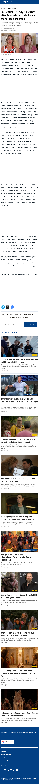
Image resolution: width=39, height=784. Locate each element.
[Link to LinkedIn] (17, 770)
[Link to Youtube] (11, 770)
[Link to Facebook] (1, 770)
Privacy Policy (4, 757)
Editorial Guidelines (6, 754)
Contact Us (4, 766)
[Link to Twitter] (8, 770)
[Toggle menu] (36, 2)
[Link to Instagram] (5, 770)
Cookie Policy (4, 760)
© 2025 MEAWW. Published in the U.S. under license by (15, 732)
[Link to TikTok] (14, 770)
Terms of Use (4, 763)
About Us (3, 751)
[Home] (6, 2)
